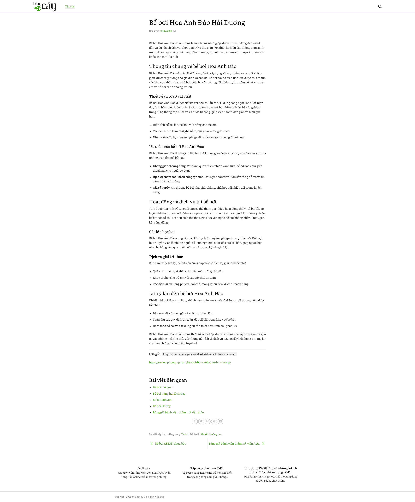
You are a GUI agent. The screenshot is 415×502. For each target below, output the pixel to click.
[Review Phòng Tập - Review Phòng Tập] (46, 6)
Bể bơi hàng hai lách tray (169, 393)
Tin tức (70, 6)
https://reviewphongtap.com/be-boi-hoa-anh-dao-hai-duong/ (190, 362)
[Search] (380, 6)
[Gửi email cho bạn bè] (208, 421)
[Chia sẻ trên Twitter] (201, 421)
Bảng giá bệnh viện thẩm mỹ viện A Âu (178, 412)
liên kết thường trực (211, 434)
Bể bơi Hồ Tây (162, 406)
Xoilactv (144, 468)
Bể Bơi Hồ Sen (162, 400)
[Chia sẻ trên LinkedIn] (220, 421)
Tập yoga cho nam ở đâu (207, 468)
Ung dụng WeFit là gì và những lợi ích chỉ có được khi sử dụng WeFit (270, 470)
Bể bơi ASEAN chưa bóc (170, 443)
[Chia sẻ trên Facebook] (195, 421)
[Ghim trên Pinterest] (214, 421)
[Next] (300, 477)
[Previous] (114, 477)
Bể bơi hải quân (163, 387)
